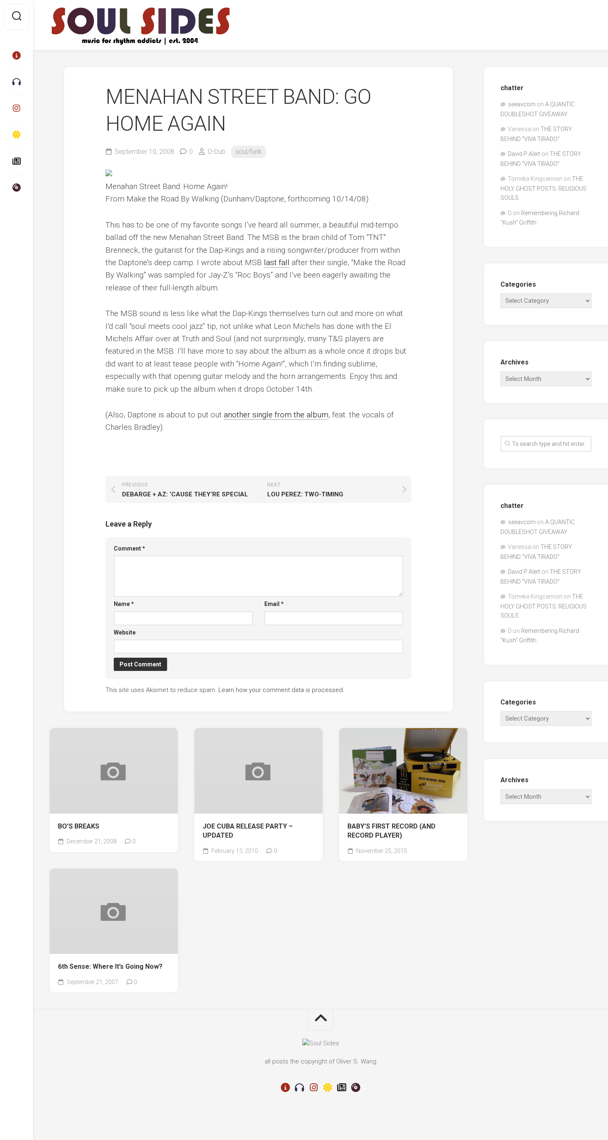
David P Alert (524, 154)
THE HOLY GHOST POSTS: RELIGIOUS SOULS (543, 188)
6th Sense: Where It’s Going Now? (110, 966)
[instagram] (16, 108)
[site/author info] (16, 55)
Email (274, 604)
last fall (277, 262)
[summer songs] (16, 134)
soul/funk (248, 152)
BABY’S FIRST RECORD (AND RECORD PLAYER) (391, 831)
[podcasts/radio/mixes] (16, 81)
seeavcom (522, 104)
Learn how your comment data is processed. (281, 690)
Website (125, 632)
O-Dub (216, 152)
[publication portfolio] (16, 161)
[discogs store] (16, 187)
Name (124, 604)
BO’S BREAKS (78, 826)
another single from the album (276, 414)
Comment (129, 548)
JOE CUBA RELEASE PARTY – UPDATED (248, 831)
